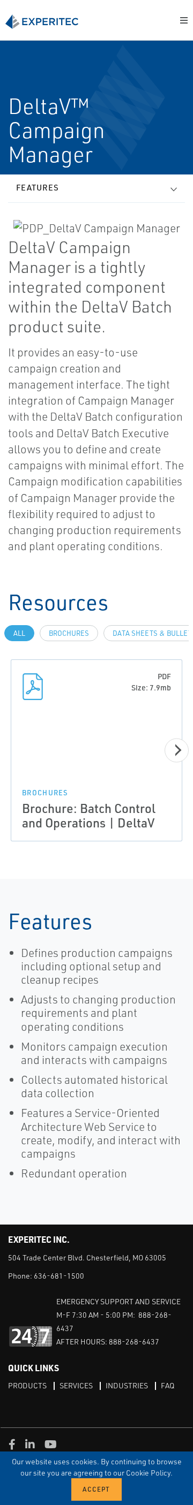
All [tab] (19, 633)
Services (76, 1385)
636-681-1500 (59, 1275)
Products (27, 1385)
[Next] (177, 750)
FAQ (167, 1385)
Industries (127, 1385)
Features (37, 188)
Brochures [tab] (69, 633)
